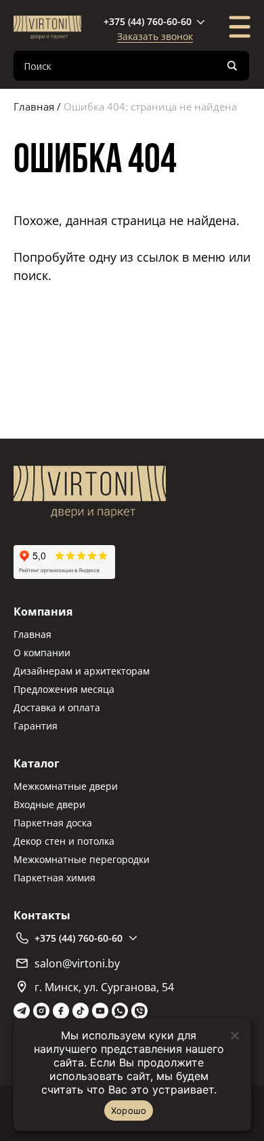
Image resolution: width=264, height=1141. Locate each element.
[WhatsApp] (120, 1011)
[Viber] (139, 1011)
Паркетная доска (53, 822)
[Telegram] (22, 1011)
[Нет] (234, 1035)
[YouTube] (100, 1011)
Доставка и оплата (57, 707)
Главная (34, 106)
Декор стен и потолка (64, 841)
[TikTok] (80, 1011)
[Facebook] (61, 1011)
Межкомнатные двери (66, 786)
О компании (42, 652)
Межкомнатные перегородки (82, 859)
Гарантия (36, 725)
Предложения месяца (64, 689)
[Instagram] (41, 1011)
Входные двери (49, 804)
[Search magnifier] (232, 66)
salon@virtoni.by (77, 963)
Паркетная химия (54, 877)
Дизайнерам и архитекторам (82, 670)
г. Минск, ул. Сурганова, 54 (104, 987)
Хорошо (129, 1110)
